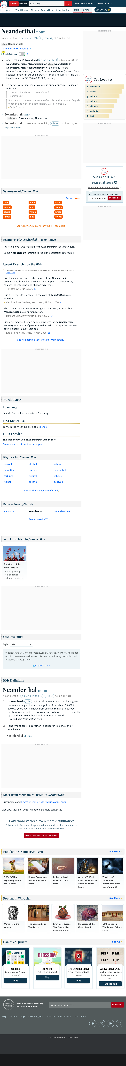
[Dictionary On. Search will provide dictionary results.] (18, 4)
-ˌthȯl (46, 38)
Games (76, 4)
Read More (10, 273)
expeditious (102, 182)
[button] (108, 4)
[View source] (35, 288)
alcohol (33, 464)
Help (4, 1016)
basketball (9, 470)
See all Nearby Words (41, 519)
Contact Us (51, 1016)
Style (5, 644)
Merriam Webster (8, 1004)
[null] (115, 182)
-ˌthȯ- (54, 123)
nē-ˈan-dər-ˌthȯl (31, 695)
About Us (13, 1016)
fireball (7, 481)
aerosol (8, 464)
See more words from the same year (23, 444)
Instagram (119, 1023)
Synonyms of (15, 48)
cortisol (33, 476)
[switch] (13, 54)
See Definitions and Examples (103, 187)
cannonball (60, 470)
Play (15, 980)
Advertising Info (35, 1016)
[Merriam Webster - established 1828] (3, 3)
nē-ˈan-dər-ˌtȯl (29, 38)
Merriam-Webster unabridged (41, 835)
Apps (23, 1016)
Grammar (99, 4)
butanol (33, 470)
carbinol (8, 476)
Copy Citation (42, 665)
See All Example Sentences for (40, 339)
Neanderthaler (62, 511)
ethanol (58, 476)
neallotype (8, 511)
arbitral (58, 464)
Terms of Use (80, 1016)
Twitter (101, 1023)
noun (41, 31)
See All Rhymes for (41, 490)
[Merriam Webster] (104, 171)
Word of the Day (87, 4)
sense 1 (44, 426)
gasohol (33, 481)
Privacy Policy (64, 1016)
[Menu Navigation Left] (2, 10)
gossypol (58, 481)
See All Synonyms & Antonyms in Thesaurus (40, 225)
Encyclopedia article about (43, 802)
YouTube (110, 1023)
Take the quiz (110, 984)
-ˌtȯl (48, 695)
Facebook (92, 1023)
